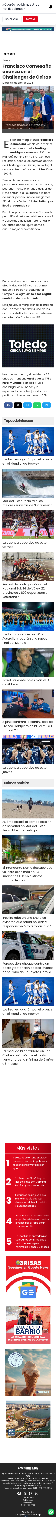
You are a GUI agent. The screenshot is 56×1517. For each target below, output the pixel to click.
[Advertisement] (28, 255)
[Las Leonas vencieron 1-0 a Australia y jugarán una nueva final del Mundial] (28, 616)
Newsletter (28, 1502)
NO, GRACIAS (12, 19)
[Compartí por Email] (27, 405)
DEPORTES (9, 54)
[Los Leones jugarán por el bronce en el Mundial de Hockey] (28, 441)
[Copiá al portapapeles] (46, 405)
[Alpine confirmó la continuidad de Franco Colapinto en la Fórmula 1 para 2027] (28, 703)
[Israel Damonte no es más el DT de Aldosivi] (28, 662)
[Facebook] (19, 1493)
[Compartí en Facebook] (8, 405)
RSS (24, 1512)
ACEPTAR (30, 19)
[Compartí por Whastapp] (37, 405)
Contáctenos (28, 1497)
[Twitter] (25, 1493)
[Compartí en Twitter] (18, 405)
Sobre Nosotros (28, 1505)
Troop (37, 1514)
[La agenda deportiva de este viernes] (28, 524)
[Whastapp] (37, 1493)
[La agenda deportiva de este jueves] (28, 749)
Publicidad (28, 1500)
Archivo (30, 1512)
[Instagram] (31, 1493)
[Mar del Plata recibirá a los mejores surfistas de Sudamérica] (28, 483)
